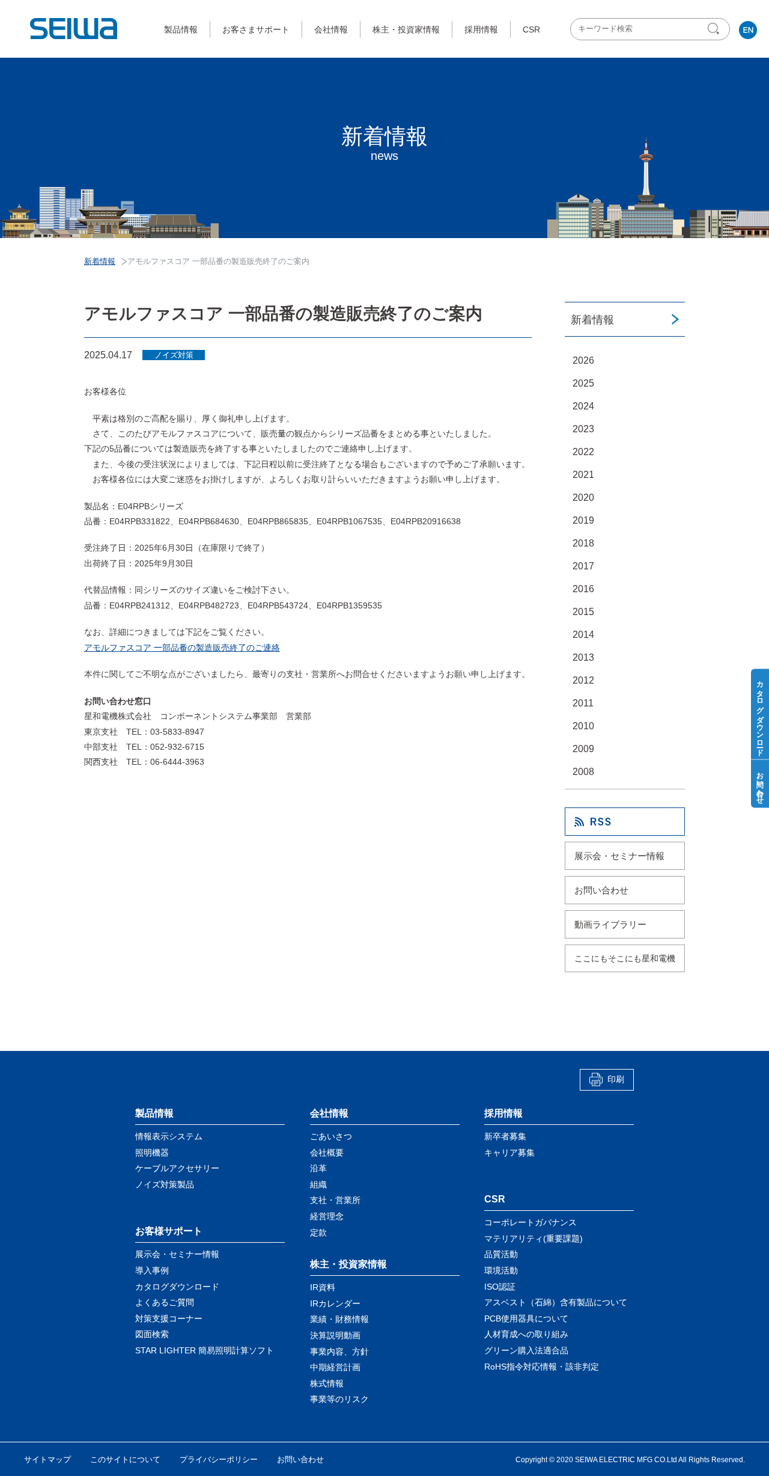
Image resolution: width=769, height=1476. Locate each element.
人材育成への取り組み (526, 1334)
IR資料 (322, 1287)
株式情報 (327, 1383)
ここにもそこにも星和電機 (624, 958)
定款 (318, 1232)
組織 (318, 1184)
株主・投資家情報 (406, 29)
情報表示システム (168, 1136)
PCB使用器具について (526, 1318)
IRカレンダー (335, 1303)
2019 (583, 520)
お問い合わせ (601, 890)
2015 (583, 612)
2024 (583, 406)
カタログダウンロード (177, 1286)
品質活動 (501, 1254)
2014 (583, 634)
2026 (583, 360)
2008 (583, 772)
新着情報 (592, 320)
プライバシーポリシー (219, 1459)
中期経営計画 (335, 1367)
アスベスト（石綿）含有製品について (555, 1302)
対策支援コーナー (168, 1318)
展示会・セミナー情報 (619, 856)
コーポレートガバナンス (530, 1222)
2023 (583, 429)
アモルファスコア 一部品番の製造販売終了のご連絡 (182, 647)
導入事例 (152, 1270)
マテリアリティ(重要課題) (533, 1238)
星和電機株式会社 (74, 28)
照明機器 (152, 1152)
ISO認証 (499, 1286)
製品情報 (181, 29)
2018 (583, 543)
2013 (583, 657)
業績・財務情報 (339, 1319)
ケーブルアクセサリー (177, 1168)
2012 (583, 680)
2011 (583, 703)
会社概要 (327, 1152)
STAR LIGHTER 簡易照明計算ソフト (204, 1350)
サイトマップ (47, 1459)
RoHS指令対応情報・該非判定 (541, 1366)
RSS (624, 821)
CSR (531, 29)
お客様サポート (168, 1231)
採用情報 (481, 29)
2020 (583, 497)
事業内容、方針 (339, 1351)
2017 (583, 566)
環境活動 (501, 1270)
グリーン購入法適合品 (526, 1350)
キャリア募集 (509, 1152)
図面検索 (152, 1334)
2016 (583, 589)
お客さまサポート (256, 29)
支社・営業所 (335, 1200)
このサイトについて (125, 1459)
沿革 (318, 1168)
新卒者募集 (505, 1136)
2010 (583, 726)
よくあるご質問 (164, 1302)
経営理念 (327, 1216)
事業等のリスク (339, 1399)
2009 (583, 749)
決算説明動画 (335, 1335)
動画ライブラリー (610, 924)
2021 (583, 475)
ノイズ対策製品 (164, 1184)
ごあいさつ (331, 1136)
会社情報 (331, 29)
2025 (583, 383)
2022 (583, 452)
